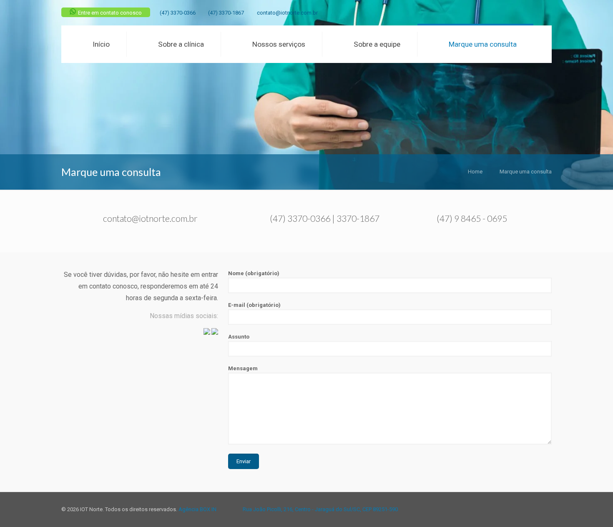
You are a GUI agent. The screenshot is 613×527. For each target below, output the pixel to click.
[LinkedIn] (536, 12)
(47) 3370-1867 (226, 13)
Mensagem (243, 368)
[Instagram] (547, 12)
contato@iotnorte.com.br (287, 13)
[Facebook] (524, 12)
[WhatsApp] (513, 12)
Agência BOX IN (197, 509)
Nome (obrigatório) (253, 273)
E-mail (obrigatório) (254, 305)
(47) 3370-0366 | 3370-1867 (324, 218)
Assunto (238, 337)
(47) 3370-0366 (178, 13)
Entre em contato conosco (110, 13)
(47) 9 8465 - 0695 (472, 218)
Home (475, 171)
